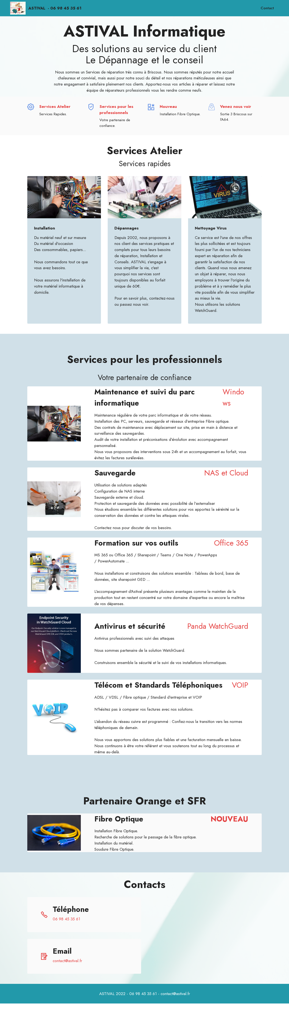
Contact (267, 8)
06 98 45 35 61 (66, 919)
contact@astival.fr (67, 961)
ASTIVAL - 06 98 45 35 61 (54, 8)
